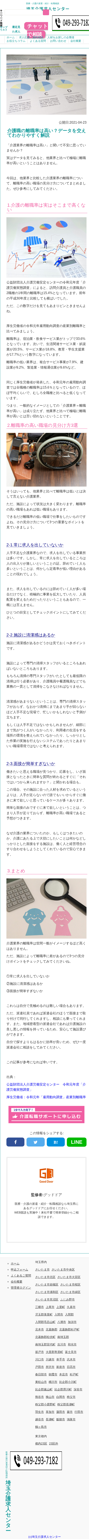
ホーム (11, 37)
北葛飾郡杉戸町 (69, 1329)
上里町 (60, 1307)
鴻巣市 (71, 1419)
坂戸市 (39, 1352)
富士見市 (71, 1352)
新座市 (60, 1367)
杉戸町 (74, 1374)
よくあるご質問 (21, 1275)
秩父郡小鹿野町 (45, 1404)
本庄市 (63, 1374)
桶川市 (53, 1382)
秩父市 (71, 1397)
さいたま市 (42, 1269)
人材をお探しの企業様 (60, 37)
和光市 (72, 1344)
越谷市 (39, 1419)
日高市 (71, 1367)
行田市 (79, 1412)
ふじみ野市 (67, 1299)
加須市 (72, 1322)
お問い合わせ (58, 40)
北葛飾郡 (51, 1329)
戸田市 (39, 1367)
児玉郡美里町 (44, 1314)
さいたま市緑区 (70, 1292)
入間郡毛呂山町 (45, 1322)
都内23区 (41, 1443)
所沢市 (50, 1367)
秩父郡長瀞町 (66, 1404)
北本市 (39, 1329)
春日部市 (41, 1374)
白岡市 (60, 1397)
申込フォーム (19, 1269)
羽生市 (39, 1412)
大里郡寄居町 (54, 1352)
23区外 (53, 1443)
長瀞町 (50, 1419)
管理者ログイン (21, 1287)
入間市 (58, 1314)
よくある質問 (38, 40)
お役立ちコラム (16, 40)
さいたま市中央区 (63, 1269)
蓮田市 (60, 1412)
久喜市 (71, 1307)
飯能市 (60, 1419)
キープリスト (3, 28)
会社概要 (75, 40)
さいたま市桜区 (70, 1284)
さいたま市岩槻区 (46, 1284)
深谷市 (78, 1389)
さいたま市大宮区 (69, 1277)
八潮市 (61, 1322)
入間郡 (69, 1314)
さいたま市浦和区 (46, 1292)
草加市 (50, 1412)
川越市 (50, 1359)
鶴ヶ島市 (41, 1426)
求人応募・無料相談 (31, 37)
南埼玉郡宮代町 (45, 1344)
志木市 (71, 1359)
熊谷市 (39, 1397)
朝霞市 (53, 1374)
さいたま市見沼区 (46, 1299)
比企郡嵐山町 (44, 1389)
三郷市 (39, 1307)
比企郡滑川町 (63, 1389)
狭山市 (50, 1397)
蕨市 (70, 1412)
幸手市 (60, 1359)
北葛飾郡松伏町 (45, 1337)
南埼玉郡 (63, 1337)
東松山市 (41, 1382)
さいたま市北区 (45, 1277)
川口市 (39, 1359)
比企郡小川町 (68, 1382)
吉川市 (61, 1344)
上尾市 (50, 1307)
